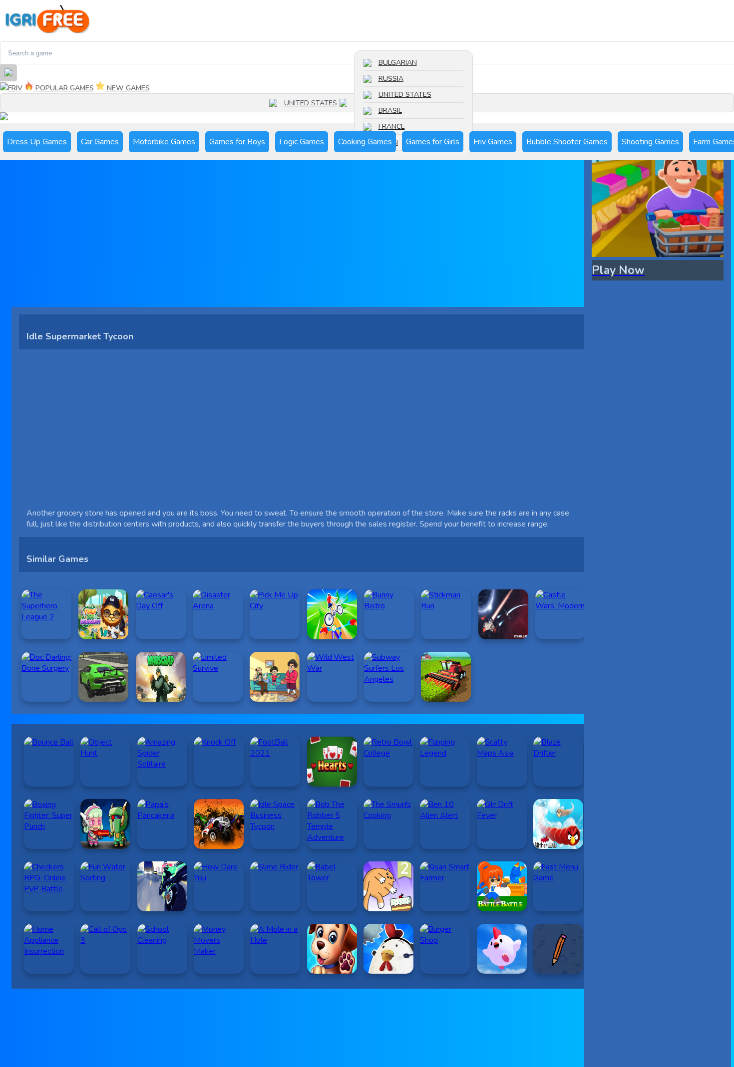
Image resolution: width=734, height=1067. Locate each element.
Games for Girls (432, 141)
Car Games (100, 141)
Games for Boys (237, 141)
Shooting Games (650, 141)
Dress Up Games (37, 141)
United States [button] (310, 103)
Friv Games (492, 141)
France (391, 126)
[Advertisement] (301, 237)
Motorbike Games (164, 141)
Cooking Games (365, 141)
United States (404, 94)
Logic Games (301, 141)
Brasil (390, 110)
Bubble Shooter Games (567, 141)
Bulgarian (397, 62)
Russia (390, 78)
